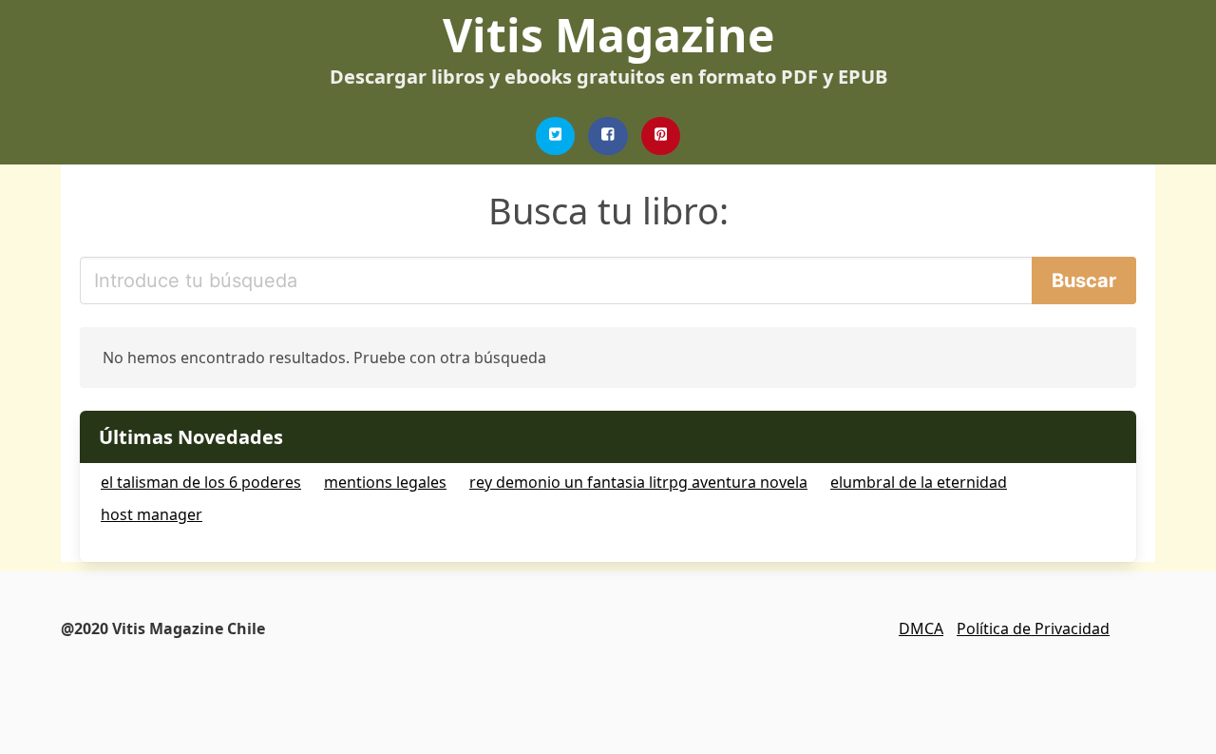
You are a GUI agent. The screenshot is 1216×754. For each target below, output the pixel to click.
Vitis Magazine (608, 35)
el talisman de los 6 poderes (201, 482)
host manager (151, 514)
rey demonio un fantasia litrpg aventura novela (638, 482)
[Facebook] (608, 136)
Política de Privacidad (1033, 628)
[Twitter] (556, 136)
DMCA (921, 628)
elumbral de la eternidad (918, 482)
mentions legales (385, 482)
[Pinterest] (661, 136)
